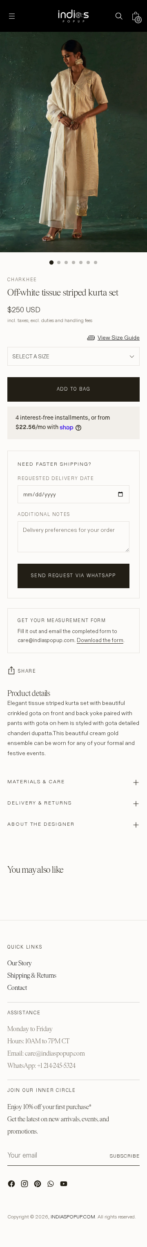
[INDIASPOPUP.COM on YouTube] (64, 1186)
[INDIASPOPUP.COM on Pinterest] (38, 1186)
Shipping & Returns (31, 975)
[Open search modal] (118, 16)
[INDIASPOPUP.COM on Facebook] (12, 1186)
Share (27, 671)
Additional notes (44, 514)
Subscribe (125, 1156)
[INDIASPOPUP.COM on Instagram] (25, 1186)
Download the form (100, 640)
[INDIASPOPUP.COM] (73, 16)
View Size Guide (119, 337)
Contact (17, 987)
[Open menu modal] (11, 16)
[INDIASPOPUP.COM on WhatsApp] (51, 1186)
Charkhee (22, 279)
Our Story (19, 963)
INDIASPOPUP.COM (73, 1217)
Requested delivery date (56, 478)
